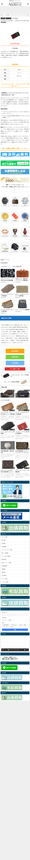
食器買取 (3, 572)
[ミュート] (24, 650)
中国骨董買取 (4, 565)
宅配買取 (15, 357)
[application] (15, 643)
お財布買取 (3, 18)
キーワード (4, 612)
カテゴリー (4, 617)
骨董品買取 (4, 559)
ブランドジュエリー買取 (7, 549)
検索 (15, 629)
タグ (3, 622)
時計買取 (3, 540)
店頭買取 (15, 363)
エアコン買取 (4, 578)
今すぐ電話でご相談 (15, 368)
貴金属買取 (4, 546)
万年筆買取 (4, 575)
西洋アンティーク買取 (6, 562)
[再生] (3, 650)
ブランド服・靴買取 (6, 556)
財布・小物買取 (5, 553)
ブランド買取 (8, 18)
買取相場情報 (15, 18)
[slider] (14, 649)
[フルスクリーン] (27, 650)
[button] (15, 643)
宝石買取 (3, 543)
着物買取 (3, 569)
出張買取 (15, 351)
